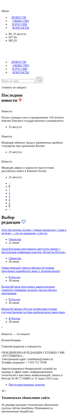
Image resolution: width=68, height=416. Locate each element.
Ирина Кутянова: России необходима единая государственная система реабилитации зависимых (33, 310)
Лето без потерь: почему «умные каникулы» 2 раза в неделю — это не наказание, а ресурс (33, 231)
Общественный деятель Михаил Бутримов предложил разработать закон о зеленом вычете (30, 269)
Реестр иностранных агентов (27, 384)
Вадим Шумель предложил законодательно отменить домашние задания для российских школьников (29, 290)
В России (14, 277)
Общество (15, 239)
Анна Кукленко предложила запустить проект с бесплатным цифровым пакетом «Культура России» (33, 250)
